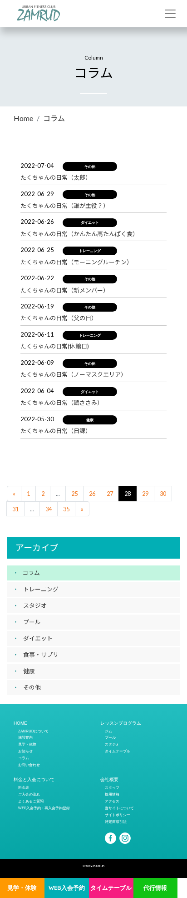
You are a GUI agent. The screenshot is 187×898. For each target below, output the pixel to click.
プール (32, 622)
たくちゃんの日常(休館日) (54, 346)
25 (74, 493)
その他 (32, 687)
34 (48, 509)
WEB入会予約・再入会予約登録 (44, 808)
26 (92, 493)
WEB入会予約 (67, 887)
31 (15, 509)
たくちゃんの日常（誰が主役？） (64, 205)
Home (23, 118)
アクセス (112, 801)
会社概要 (109, 779)
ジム (108, 731)
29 (145, 493)
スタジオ (35, 605)
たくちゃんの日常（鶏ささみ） (61, 402)
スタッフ (112, 787)
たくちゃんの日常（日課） (55, 430)
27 (110, 493)
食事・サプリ (41, 654)
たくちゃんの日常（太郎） (55, 177)
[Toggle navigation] (170, 14)
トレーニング (41, 589)
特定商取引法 (116, 821)
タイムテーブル (111, 887)
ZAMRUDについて (33, 731)
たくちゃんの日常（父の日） (58, 318)
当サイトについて (119, 808)
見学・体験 (22, 887)
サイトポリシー (117, 814)
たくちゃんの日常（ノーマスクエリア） (73, 374)
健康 (29, 671)
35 (66, 509)
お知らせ (25, 751)
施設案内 (25, 737)
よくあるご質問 (31, 801)
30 (163, 493)
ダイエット (38, 638)
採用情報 (112, 794)
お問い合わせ (29, 764)
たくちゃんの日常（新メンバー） (64, 290)
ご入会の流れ (29, 794)
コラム (54, 118)
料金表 (23, 787)
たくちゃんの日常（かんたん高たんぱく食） (79, 233)
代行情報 (155, 887)
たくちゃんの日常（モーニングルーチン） (76, 262)
